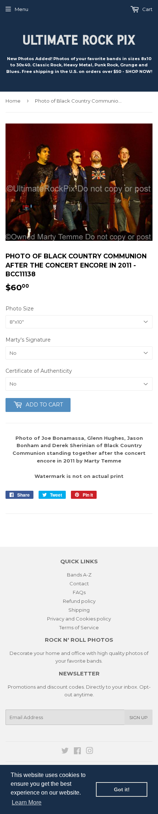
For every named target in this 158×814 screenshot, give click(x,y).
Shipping (79, 610)
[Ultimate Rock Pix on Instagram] (89, 752)
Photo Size (20, 308)
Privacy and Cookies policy (79, 619)
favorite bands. (85, 661)
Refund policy (79, 601)
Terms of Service (79, 627)
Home (13, 101)
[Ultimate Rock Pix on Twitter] (65, 752)
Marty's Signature (28, 339)
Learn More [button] (27, 802)
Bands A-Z (79, 575)
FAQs (79, 592)
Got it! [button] (122, 789)
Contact (79, 583)
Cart (146, 9)
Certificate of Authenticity (39, 371)
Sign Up (138, 717)
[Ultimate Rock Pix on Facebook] (77, 752)
